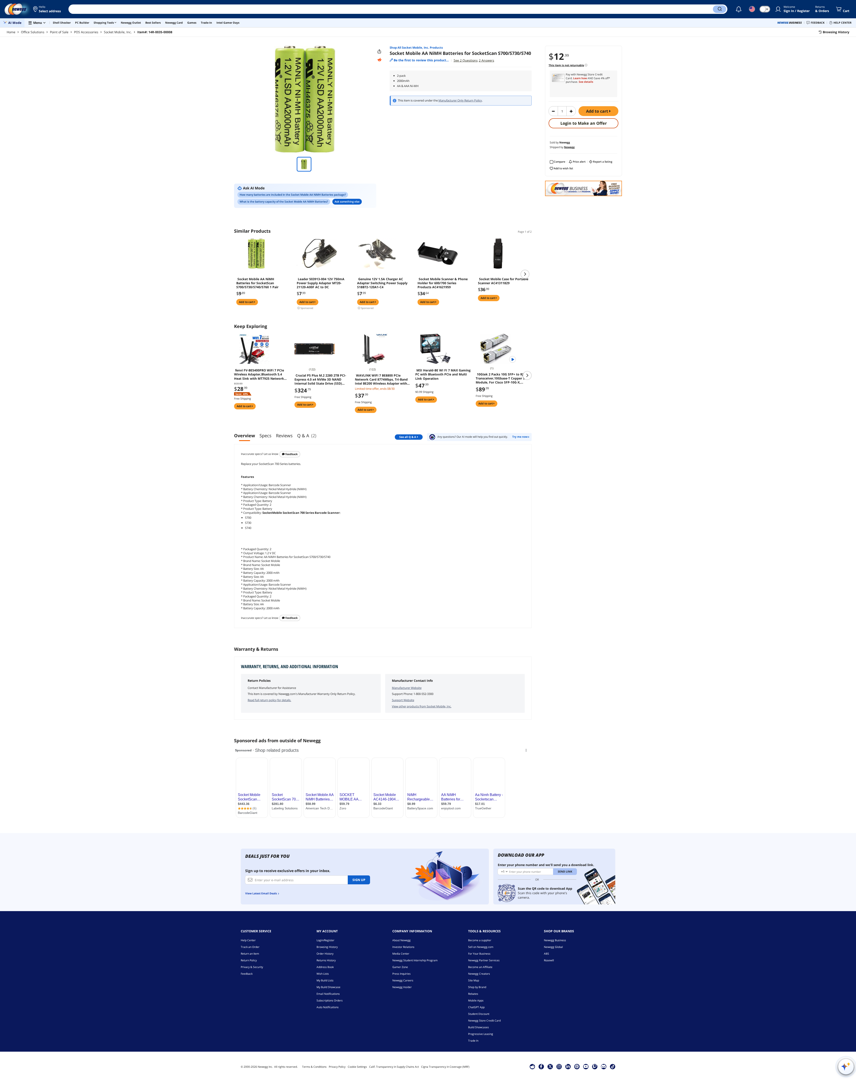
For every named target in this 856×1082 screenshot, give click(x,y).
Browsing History (327, 947)
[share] (379, 51)
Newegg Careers (402, 980)
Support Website (403, 700)
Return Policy (249, 960)
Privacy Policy (337, 1067)
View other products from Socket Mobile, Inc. (421, 706)
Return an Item (250, 954)
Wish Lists (323, 974)
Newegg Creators (479, 974)
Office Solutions (32, 32)
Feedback (291, 454)
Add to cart (597, 111)
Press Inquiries (401, 974)
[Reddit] (379, 59)
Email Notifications (328, 994)
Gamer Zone (400, 967)
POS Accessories (86, 32)
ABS (546, 954)
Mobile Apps (476, 1000)
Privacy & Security (252, 967)
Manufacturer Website (407, 688)
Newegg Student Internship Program (415, 960)
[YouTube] (586, 1066)
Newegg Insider (402, 987)
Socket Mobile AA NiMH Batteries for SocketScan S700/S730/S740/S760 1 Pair (257, 283)
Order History (325, 954)
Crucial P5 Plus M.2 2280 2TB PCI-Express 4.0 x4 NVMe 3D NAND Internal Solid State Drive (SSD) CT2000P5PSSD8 (320, 379)
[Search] (719, 9)
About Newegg (401, 940)
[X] (550, 1066)
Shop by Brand (477, 987)
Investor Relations (403, 947)
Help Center (248, 940)
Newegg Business (555, 940)
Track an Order (250, 947)
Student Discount (478, 1014)
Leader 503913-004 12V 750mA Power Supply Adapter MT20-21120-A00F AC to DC (320, 283)
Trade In (473, 1041)
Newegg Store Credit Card (484, 1020)
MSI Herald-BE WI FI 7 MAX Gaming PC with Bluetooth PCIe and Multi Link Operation (443, 374)
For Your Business (479, 954)
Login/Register (325, 940)
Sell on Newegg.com (480, 947)
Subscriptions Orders (330, 1000)
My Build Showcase (328, 987)
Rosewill (549, 960)
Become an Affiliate (480, 967)
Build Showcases (478, 1027)
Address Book (325, 967)
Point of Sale (59, 32)
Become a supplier (479, 940)
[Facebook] (541, 1066)
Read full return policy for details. (269, 700)
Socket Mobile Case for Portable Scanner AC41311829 (503, 281)
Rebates (473, 994)
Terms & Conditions (314, 1067)
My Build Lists (325, 980)
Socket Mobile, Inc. (118, 32)
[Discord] (603, 1066)
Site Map (473, 980)
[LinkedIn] (568, 1066)
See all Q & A (407, 437)
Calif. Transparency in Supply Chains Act (394, 1067)
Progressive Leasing (480, 1034)
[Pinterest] (577, 1066)
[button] (47, 9)
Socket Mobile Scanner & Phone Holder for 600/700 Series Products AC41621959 (443, 283)
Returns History (326, 960)
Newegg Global (553, 947)
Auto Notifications (328, 1007)
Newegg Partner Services (484, 960)
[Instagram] (559, 1066)
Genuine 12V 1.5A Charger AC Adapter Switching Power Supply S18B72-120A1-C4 (382, 283)
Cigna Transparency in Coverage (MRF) (445, 1067)
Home (11, 32)
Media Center (400, 954)
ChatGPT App (476, 1007)
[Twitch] (595, 1066)
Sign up (358, 880)
